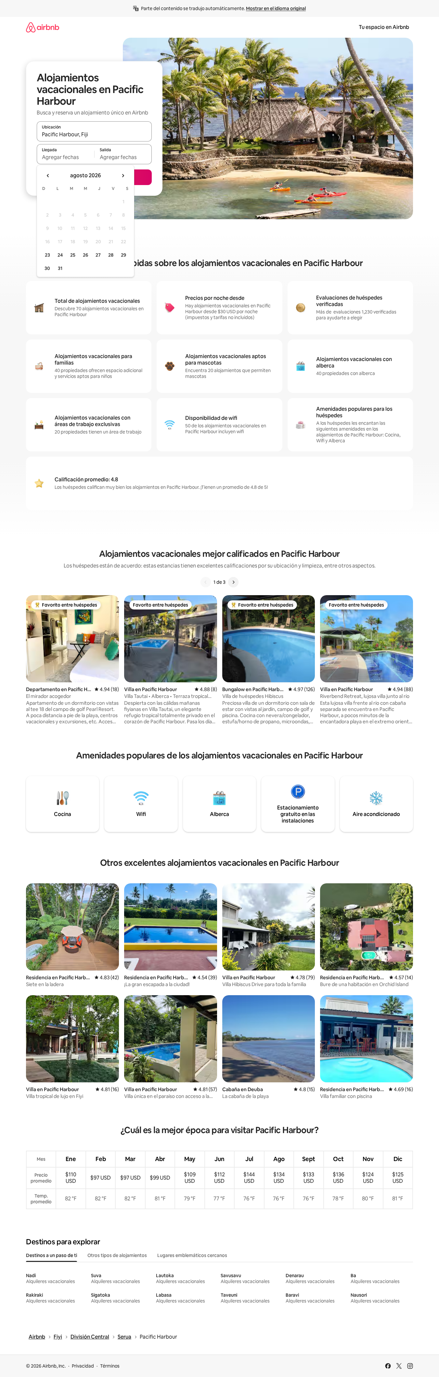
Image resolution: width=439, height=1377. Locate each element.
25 (72, 255)
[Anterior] (205, 582)
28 (110, 255)
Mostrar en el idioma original (276, 8)
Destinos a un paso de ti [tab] (51, 1255)
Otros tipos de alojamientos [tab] (117, 1255)
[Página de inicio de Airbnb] (42, 27)
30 (47, 268)
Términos (110, 1366)
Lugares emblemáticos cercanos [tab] (192, 1255)
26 (85, 255)
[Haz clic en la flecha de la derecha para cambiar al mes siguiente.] (123, 176)
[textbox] (65, 157)
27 (98, 255)
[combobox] (94, 134)
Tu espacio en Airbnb (384, 27)
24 (60, 255)
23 (47, 255)
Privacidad (83, 1366)
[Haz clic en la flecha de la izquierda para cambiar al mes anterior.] (48, 176)
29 (123, 255)
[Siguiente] (233, 582)
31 (60, 268)
